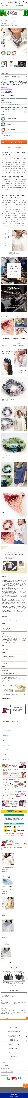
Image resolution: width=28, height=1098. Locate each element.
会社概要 (14, 1056)
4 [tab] (13, 17)
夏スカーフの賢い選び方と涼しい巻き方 (9, 25)
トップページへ (4, 1075)
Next (26, 13)
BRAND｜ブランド (5, 20)
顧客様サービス (14, 1044)
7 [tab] (16, 17)
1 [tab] (10, 17)
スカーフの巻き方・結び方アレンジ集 (8, 1010)
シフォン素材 (8, 1005)
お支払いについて (14, 1027)
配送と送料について (14, 1031)
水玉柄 (4, 754)
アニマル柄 (5, 726)
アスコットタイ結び (21, 1010)
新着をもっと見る (14, 990)
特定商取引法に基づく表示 (7, 1072)
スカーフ (3, 1000)
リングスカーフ (9, 1000)
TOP (2, 1008)
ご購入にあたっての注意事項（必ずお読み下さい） (14, 694)
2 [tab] (11, 17)
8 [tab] (17, 17)
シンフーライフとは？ (14, 1052)
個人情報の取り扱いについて (7, 1068)
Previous (1, 13)
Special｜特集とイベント (6, 23)
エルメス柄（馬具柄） (8, 730)
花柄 (4, 740)
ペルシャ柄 (5, 749)
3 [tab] (12, 17)
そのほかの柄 (6, 759)
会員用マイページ (14, 1048)
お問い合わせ (14, 1040)
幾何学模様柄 (6, 735)
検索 (24, 2)
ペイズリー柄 (6, 745)
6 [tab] (15, 17)
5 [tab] (14, 17)
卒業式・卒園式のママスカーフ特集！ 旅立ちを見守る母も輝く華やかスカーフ (13, 1013)
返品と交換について (14, 1036)
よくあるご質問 (4, 1065)
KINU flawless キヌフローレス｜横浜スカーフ (10, 21)
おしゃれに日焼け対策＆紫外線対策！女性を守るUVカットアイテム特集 (13, 1003)
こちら (21, 709)
